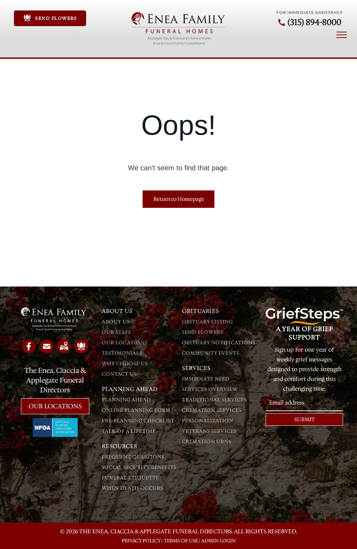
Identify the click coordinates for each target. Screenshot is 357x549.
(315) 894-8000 (314, 22)
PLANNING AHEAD (126, 400)
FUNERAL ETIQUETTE (130, 478)
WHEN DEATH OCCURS (132, 488)
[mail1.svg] (47, 350)
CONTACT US (119, 374)
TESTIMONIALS (122, 353)
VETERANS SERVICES (209, 431)
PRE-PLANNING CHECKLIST (138, 420)
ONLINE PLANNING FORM (136, 410)
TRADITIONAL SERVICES (214, 400)
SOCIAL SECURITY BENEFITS (139, 467)
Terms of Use (181, 541)
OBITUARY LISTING (207, 322)
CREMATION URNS (206, 441)
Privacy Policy (141, 541)
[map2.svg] (64, 350)
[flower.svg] (81, 350)
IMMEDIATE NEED (205, 379)
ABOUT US (116, 322)
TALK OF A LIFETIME (129, 431)
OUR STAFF (116, 332)
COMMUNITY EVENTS (210, 353)
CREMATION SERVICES (212, 410)
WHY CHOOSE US (125, 363)
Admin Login (218, 541)
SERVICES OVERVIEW (210, 389)
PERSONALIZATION (207, 420)
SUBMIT (304, 419)
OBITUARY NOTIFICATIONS (218, 342)
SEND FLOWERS (202, 332)
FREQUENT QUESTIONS (133, 457)
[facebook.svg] (29, 350)
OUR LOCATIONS (124, 342)
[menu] (342, 35)
